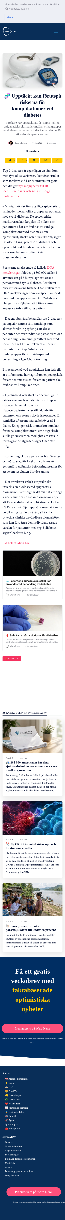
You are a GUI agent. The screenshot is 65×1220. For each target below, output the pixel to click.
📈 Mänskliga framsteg (16, 1108)
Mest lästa (10, 1163)
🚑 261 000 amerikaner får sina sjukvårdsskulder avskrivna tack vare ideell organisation (31, 766)
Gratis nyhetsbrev (13, 1146)
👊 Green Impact (13, 1095)
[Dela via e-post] (45, 160)
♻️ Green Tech (12, 1099)
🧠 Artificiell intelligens (17, 1079)
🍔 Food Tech (12, 1091)
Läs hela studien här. (16, 543)
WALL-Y (9, 758)
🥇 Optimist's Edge (14, 1112)
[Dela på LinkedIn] (34, 160)
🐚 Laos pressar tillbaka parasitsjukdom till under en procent (31, 927)
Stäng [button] (10, 17)
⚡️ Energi (10, 1083)
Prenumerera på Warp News (32, 1028)
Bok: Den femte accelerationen (20, 1159)
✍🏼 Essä (9, 1087)
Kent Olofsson (21, 143)
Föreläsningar (11, 1154)
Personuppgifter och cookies (19, 1171)
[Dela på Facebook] (22, 160)
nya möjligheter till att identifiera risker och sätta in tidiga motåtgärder (26, 190)
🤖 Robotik (11, 1116)
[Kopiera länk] (57, 160)
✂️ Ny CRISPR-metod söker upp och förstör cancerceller (31, 846)
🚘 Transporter (12, 1128)
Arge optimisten (13, 1150)
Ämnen (8, 1167)
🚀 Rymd (10, 1120)
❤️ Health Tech (12, 659)
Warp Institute (12, 1175)
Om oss (8, 1142)
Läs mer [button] (25, 8)
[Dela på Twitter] (10, 160)
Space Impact (11, 1124)
